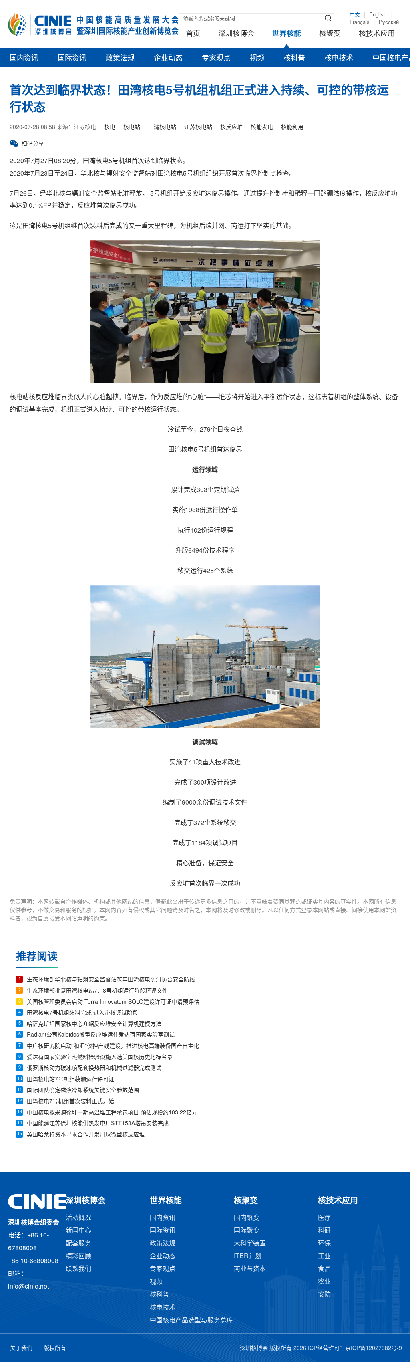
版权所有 (55, 1349)
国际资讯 (72, 58)
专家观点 (216, 58)
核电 (109, 128)
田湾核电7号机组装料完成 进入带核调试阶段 (82, 1013)
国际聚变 (246, 1230)
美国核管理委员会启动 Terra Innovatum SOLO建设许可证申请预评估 (113, 1002)
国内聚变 (246, 1218)
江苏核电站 (198, 128)
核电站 (131, 128)
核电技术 (338, 58)
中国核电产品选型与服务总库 (191, 1320)
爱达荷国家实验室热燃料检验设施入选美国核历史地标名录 (100, 1058)
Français (360, 22)
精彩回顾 (78, 1256)
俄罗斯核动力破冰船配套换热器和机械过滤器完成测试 (94, 1068)
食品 (324, 1269)
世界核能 (286, 34)
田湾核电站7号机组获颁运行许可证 (70, 1080)
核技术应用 (377, 34)
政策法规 (120, 58)
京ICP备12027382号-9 (373, 1349)
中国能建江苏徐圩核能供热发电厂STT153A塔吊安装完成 (98, 1124)
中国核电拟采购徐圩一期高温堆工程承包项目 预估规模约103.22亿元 (112, 1113)
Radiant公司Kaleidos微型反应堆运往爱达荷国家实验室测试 (101, 1035)
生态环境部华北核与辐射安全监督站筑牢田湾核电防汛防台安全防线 (111, 980)
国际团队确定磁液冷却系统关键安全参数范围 (83, 1091)
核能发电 (262, 128)
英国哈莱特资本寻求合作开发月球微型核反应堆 (86, 1135)
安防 (324, 1294)
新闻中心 (78, 1230)
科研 (324, 1230)
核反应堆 (231, 128)
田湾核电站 (162, 128)
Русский (389, 22)
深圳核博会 (236, 34)
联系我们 (78, 1269)
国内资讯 (24, 58)
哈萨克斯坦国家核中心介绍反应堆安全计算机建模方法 (94, 1024)
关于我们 (21, 1349)
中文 (355, 15)
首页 (193, 34)
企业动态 (168, 58)
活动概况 (78, 1218)
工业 (324, 1256)
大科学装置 (250, 1243)
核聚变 (330, 34)
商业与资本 (250, 1269)
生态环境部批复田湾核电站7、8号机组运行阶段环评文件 (97, 991)
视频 (257, 58)
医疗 (324, 1218)
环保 (324, 1243)
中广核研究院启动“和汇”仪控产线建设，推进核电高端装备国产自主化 (113, 1046)
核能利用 (292, 128)
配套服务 (78, 1243)
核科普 (294, 58)
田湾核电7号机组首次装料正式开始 (70, 1102)
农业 (324, 1282)
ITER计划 (247, 1256)
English (377, 15)
